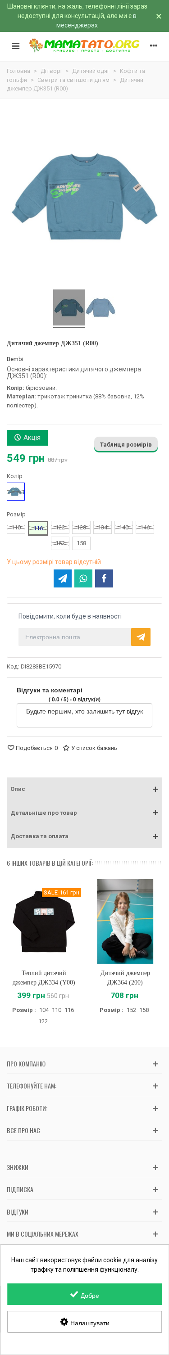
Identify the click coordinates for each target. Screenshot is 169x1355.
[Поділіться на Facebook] (104, 578)
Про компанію (26, 1063)
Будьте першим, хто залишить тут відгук (84, 710)
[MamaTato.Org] (84, 45)
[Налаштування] (153, 45)
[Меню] (15, 45)
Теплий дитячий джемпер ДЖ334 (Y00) (44, 978)
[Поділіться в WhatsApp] (83, 578)
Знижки (17, 1167)
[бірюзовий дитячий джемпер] (69, 308)
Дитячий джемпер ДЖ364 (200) (125, 978)
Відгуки (17, 1211)
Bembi (15, 359)
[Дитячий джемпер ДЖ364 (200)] (125, 921)
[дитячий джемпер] (100, 308)
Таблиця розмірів (126, 444)
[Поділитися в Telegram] (63, 578)
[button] (84, 789)
